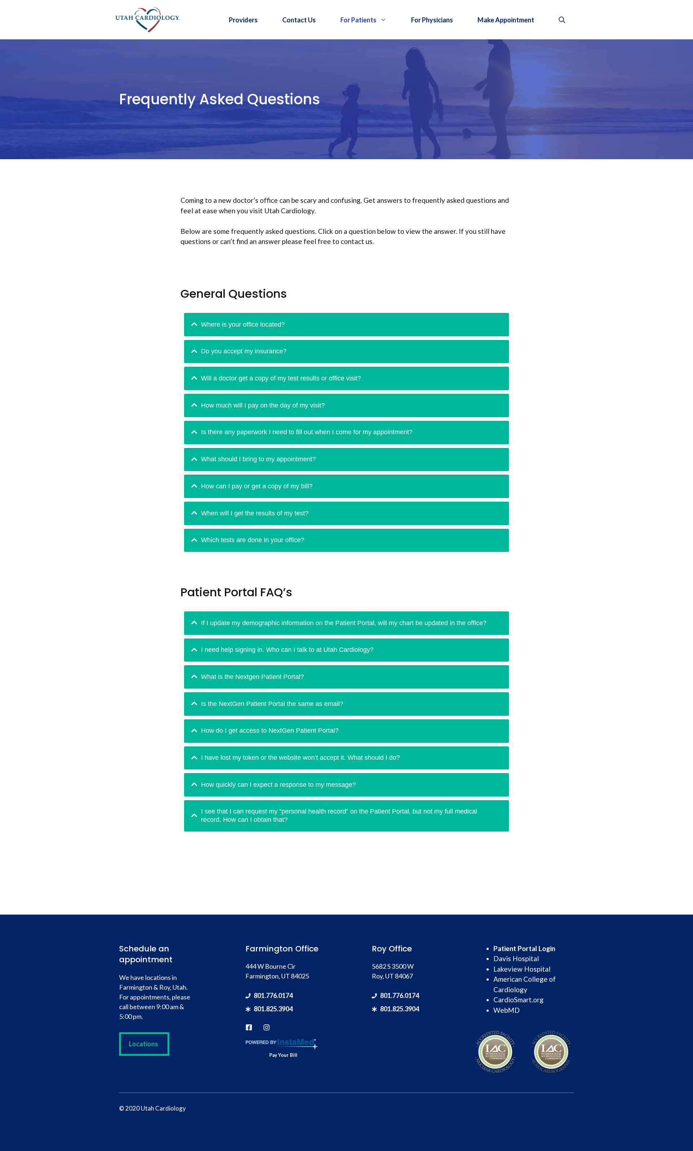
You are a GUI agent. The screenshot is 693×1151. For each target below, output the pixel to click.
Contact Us (299, 20)
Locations (143, 1044)
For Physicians (432, 20)
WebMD (506, 1010)
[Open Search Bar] (562, 20)
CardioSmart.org (518, 999)
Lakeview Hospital (521, 969)
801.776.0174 (273, 995)
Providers (243, 20)
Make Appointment (506, 20)
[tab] (346, 324)
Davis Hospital (516, 958)
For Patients (358, 20)
